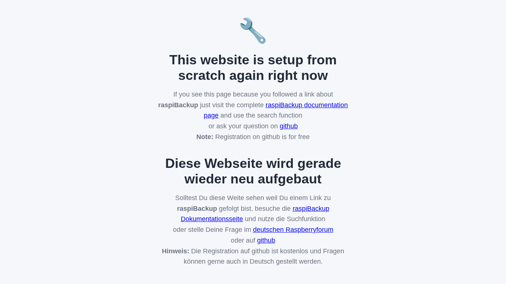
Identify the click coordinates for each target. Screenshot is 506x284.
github (289, 126)
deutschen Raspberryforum (293, 229)
